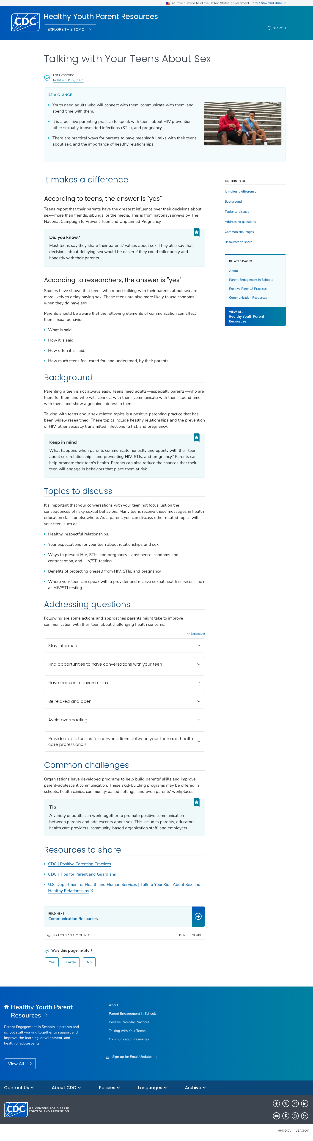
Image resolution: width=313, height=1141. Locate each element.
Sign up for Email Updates (132, 1056)
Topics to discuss (237, 212)
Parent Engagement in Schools (251, 280)
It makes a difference (240, 192)
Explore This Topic (66, 29)
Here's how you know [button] (266, 3)
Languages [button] (150, 1088)
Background (233, 202)
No (89, 962)
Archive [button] (193, 1088)
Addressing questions (240, 222)
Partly (71, 962)
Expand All (198, 634)
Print (183, 935)
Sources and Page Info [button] (71, 935)
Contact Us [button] (17, 1088)
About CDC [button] (64, 1088)
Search (279, 28)
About (233, 271)
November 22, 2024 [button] (68, 80)
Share (197, 935)
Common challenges (239, 232)
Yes (52, 962)
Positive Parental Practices (248, 289)
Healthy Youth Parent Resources (101, 16)
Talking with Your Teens (127, 1030)
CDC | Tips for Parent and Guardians (82, 874)
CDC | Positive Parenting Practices (79, 864)
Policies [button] (107, 1088)
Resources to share (238, 242)
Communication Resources (248, 298)
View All (16, 1064)
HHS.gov (284, 1130)
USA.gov (302, 1130)
